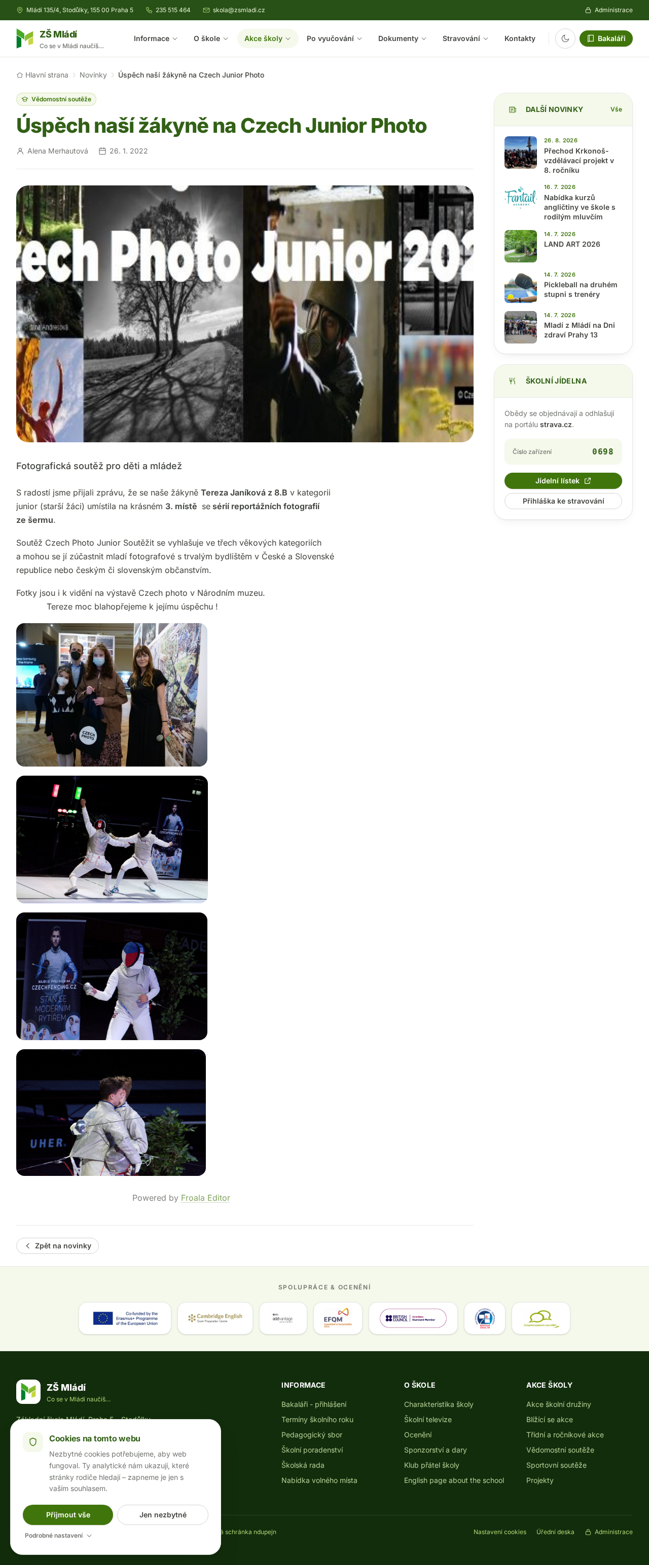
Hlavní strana (46, 74)
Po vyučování (330, 38)
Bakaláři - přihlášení (313, 1404)
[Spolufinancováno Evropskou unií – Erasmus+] (125, 1318)
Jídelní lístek (557, 480)
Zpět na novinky (63, 1245)
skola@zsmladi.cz (239, 10)
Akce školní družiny (558, 1404)
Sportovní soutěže (556, 1465)
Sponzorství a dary (435, 1449)
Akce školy (263, 38)
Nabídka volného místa (319, 1480)
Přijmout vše (68, 1514)
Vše (616, 109)
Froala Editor (205, 1198)
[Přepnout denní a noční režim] (565, 38)
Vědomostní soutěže (61, 99)
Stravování (461, 38)
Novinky (93, 74)
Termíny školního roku (317, 1419)
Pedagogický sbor (311, 1434)
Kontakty (519, 38)
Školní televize (428, 1419)
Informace (151, 38)
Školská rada (302, 1465)
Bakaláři (612, 38)
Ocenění (417, 1434)
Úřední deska (555, 1532)
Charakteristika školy (439, 1404)
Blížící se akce (549, 1419)
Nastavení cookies (500, 1532)
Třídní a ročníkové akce (565, 1434)
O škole (207, 38)
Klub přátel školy (431, 1465)
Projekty (540, 1480)
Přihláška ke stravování (563, 501)
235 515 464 (173, 10)
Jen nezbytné (163, 1514)
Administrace (614, 10)
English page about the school (454, 1480)
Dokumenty (398, 38)
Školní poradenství (312, 1449)
